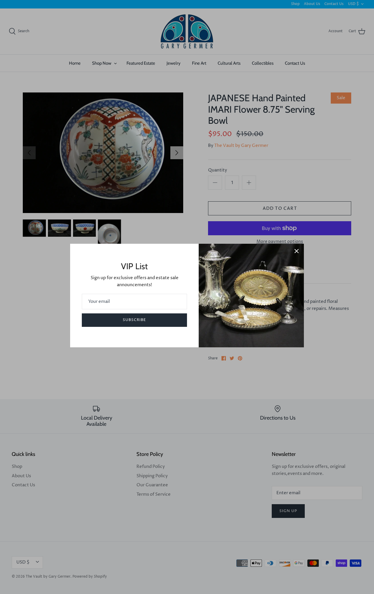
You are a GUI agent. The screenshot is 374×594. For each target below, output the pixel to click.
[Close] (296, 251)
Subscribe (134, 319)
